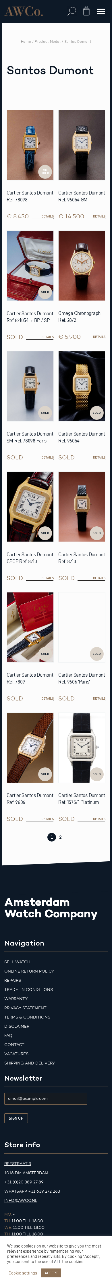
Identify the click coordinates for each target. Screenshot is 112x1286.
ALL (57, 1261)
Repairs (12, 980)
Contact (14, 1044)
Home (26, 41)
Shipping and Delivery (29, 1063)
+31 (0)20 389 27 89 (24, 1182)
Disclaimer (16, 1026)
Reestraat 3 (17, 1163)
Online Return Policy (29, 971)
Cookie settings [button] (23, 1273)
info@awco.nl (20, 1200)
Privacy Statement (25, 1008)
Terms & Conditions (27, 1017)
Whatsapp (15, 1191)
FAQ (8, 1035)
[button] (72, 11)
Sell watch (17, 962)
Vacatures (16, 1054)
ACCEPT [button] (51, 1273)
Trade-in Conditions (28, 989)
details (47, 337)
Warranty (16, 998)
